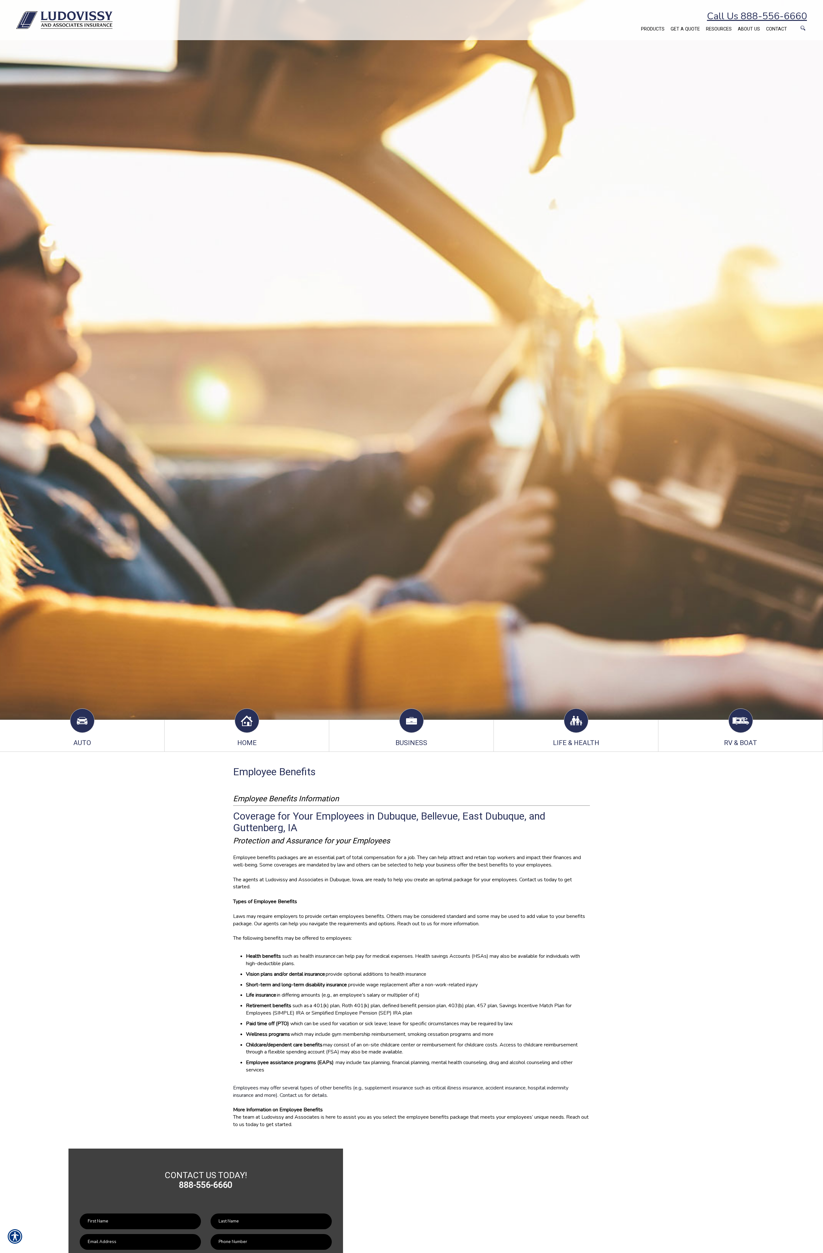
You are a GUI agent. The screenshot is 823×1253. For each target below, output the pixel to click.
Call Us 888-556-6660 (757, 16)
